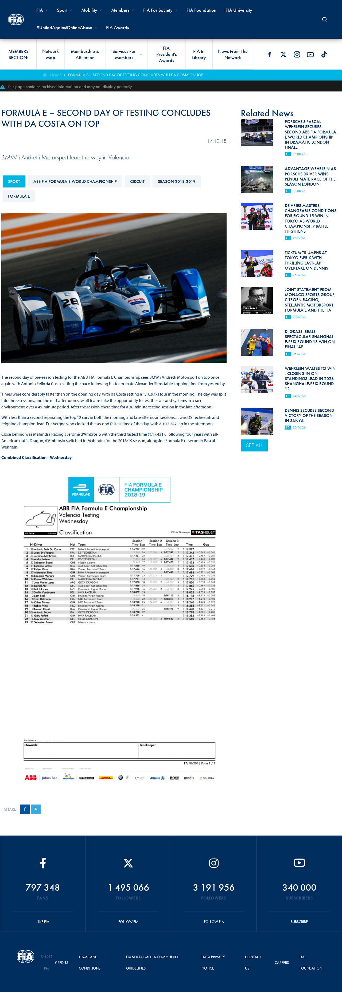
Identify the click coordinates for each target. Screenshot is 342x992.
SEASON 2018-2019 (177, 181)
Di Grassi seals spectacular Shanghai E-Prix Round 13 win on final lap (310, 339)
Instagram (297, 55)
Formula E (19, 196)
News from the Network (233, 54)
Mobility (89, 10)
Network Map (50, 54)
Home (55, 75)
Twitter (283, 55)
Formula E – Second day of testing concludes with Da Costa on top (135, 75)
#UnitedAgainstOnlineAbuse (64, 27)
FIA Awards (117, 27)
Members (120, 10)
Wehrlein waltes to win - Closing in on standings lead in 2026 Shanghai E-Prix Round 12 (310, 379)
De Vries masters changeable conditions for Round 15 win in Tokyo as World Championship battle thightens (310, 218)
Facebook (270, 55)
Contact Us (253, 963)
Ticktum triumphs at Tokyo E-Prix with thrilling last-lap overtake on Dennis (306, 260)
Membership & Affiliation (85, 54)
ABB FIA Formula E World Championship (75, 181)
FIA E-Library (199, 54)
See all (254, 445)
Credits (61, 962)
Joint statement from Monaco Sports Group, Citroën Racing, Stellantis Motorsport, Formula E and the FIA (310, 300)
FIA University (239, 10)
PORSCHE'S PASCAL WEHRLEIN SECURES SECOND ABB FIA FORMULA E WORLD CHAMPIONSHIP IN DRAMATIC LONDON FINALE (310, 134)
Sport (14, 181)
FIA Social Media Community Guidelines (152, 963)
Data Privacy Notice (213, 963)
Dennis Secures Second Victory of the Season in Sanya (309, 415)
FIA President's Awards (166, 54)
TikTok (324, 55)
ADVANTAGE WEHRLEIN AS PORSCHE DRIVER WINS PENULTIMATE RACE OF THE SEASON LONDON (310, 176)
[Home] (16, 19)
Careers (282, 962)
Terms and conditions (89, 963)
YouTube (310, 55)
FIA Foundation (201, 10)
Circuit (137, 181)
